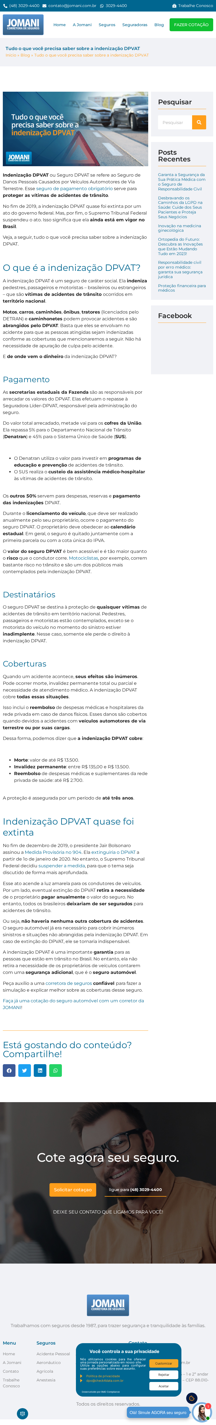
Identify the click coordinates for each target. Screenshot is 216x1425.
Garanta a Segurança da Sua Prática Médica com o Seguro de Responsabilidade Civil (182, 181)
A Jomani (82, 24)
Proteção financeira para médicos (182, 288)
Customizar (163, 1363)
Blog (159, 24)
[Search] (199, 122)
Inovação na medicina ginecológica (179, 228)
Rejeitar (163, 1375)
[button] (9, 1070)
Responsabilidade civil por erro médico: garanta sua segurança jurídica (180, 269)
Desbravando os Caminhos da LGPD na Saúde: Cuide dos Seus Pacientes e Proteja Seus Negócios (180, 207)
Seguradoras (134, 24)
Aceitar (164, 1386)
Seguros (107, 24)
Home (59, 24)
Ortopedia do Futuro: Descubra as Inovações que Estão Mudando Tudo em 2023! (180, 246)
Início (11, 55)
